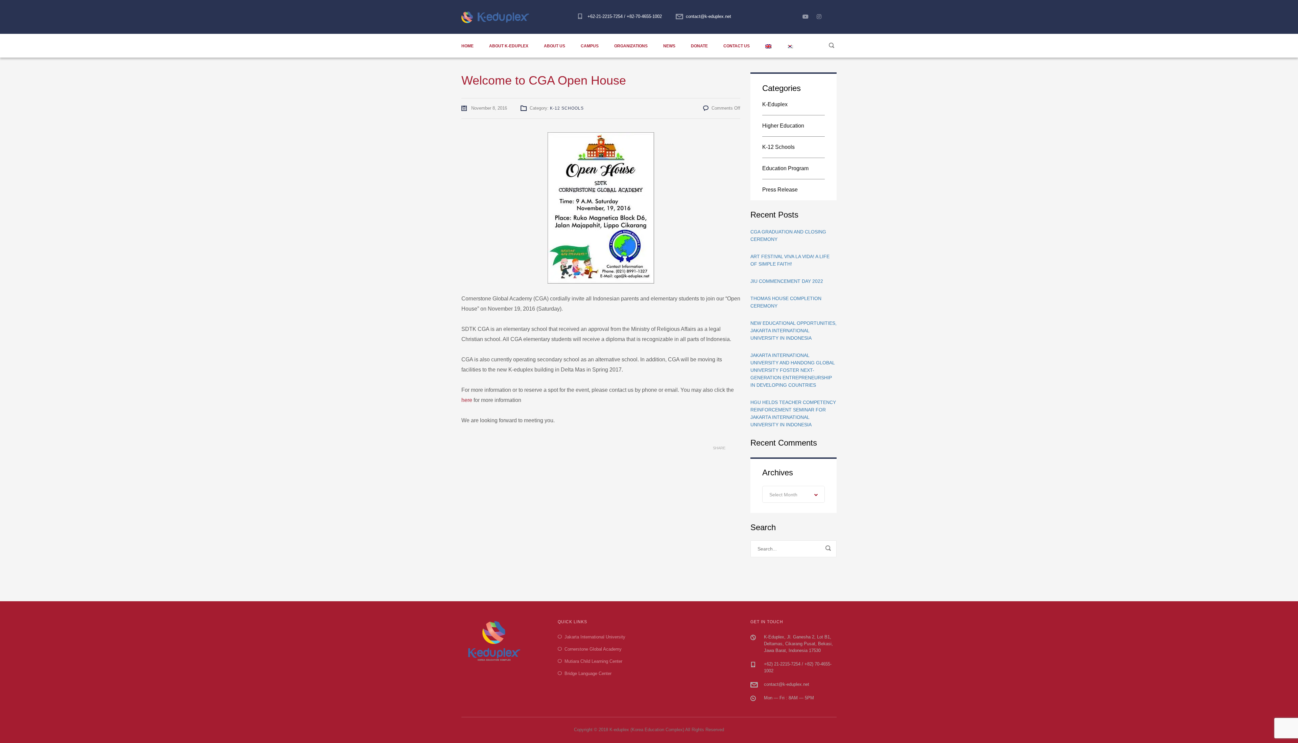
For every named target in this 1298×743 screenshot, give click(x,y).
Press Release (780, 190)
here (466, 400)
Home (467, 46)
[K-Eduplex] (497, 17)
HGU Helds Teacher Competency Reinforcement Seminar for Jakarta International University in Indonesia (793, 413)
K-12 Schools (567, 108)
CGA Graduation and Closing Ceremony (788, 235)
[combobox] (793, 494)
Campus (590, 46)
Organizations (631, 46)
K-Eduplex (775, 104)
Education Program (785, 168)
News (669, 46)
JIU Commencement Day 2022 (786, 281)
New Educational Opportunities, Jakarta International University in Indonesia (793, 330)
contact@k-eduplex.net (708, 16)
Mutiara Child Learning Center (593, 661)
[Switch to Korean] (790, 46)
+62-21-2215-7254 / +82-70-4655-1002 (624, 16)
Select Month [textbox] (783, 494)
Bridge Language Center (587, 673)
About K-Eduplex (508, 46)
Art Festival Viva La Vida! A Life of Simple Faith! (790, 260)
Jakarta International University (594, 636)
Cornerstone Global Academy (593, 649)
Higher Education (783, 126)
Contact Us (736, 46)
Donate (699, 46)
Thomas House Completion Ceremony (785, 302)
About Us (554, 46)
